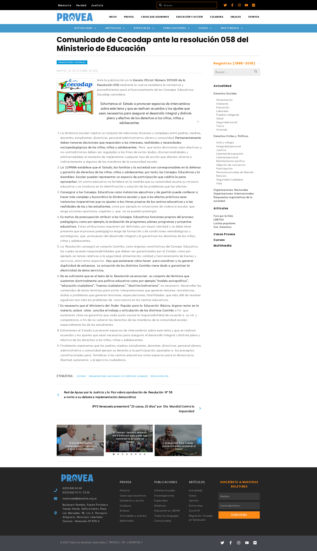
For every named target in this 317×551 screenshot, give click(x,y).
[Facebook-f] (232, 5)
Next (199, 440)
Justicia (97, 5)
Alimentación (224, 100)
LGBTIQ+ (219, 219)
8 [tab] (144, 454)
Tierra (220, 126)
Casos (203, 28)
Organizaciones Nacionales (72, 62)
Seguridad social (226, 122)
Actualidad (83, 28)
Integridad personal (228, 146)
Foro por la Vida (223, 216)
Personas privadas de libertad (234, 172)
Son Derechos (223, 227)
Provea (129, 17)
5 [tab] (131, 454)
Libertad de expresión (229, 153)
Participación (224, 168)
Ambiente (222, 103)
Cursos (219, 240)
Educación (222, 107)
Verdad (81, 5)
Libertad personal (227, 157)
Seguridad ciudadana (229, 179)
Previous (59, 440)
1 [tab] (114, 454)
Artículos (113, 28)
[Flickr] (253, 5)
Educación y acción (189, 17)
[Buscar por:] (237, 72)
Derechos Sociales (225, 93)
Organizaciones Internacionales (234, 193)
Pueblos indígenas (227, 114)
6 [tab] (136, 454)
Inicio (113, 17)
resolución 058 (159, 376)
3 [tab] (122, 454)
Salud (219, 118)
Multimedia (230, 28)
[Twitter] (225, 5)
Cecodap (81, 376)
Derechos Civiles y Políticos (231, 136)
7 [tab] (140, 454)
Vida (219, 183)
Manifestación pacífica (230, 161)
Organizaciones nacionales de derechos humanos (118, 376)
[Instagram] (239, 5)
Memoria (64, 5)
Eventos (253, 17)
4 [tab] (127, 454)
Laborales (222, 111)
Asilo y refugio (225, 142)
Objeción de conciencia (230, 165)
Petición (221, 176)
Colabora (216, 17)
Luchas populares (224, 223)
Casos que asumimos (155, 17)
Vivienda (221, 129)
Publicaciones (174, 28)
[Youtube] (246, 5)
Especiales (142, 28)
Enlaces (236, 17)
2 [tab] (118, 454)
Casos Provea (224, 234)
